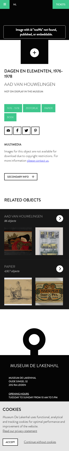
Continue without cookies (40, 442)
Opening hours (19, 394)
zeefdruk (32, 108)
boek (10, 117)
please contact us (38, 160)
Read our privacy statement (20, 431)
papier (48, 108)
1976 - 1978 (13, 108)
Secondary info (18, 177)
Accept (10, 442)
